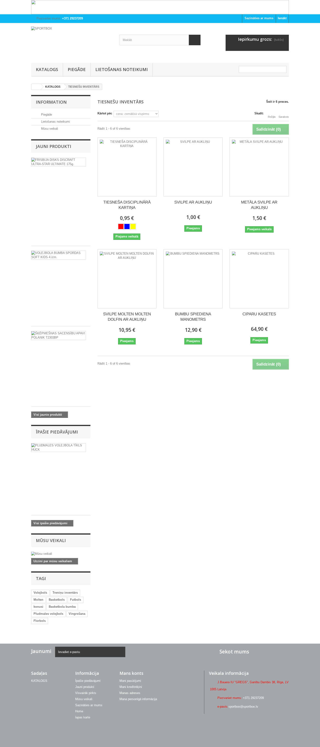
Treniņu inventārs (65, 592)
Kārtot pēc (104, 113)
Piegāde (77, 69)
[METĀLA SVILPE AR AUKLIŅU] (259, 167)
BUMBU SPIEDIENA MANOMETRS (193, 317)
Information (51, 102)
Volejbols (40, 592)
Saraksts (284, 116)
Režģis (272, 116)
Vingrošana (77, 613)
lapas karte (82, 717)
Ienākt (282, 18)
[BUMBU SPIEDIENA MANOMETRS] (193, 279)
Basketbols (57, 599)
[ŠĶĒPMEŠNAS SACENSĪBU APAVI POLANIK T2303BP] (58, 335)
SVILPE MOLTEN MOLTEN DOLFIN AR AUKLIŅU (127, 317)
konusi (38, 606)
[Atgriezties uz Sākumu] (36, 87)
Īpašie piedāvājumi (57, 432)
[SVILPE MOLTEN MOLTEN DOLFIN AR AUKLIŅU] (127, 279)
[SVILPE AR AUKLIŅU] (193, 167)
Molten (38, 599)
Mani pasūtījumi (130, 681)
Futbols (75, 599)
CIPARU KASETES (259, 314)
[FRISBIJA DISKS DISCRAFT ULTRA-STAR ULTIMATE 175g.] (58, 162)
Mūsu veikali (49, 128)
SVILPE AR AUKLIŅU (193, 202)
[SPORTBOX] (71, 41)
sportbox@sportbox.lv (243, 706)
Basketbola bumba (62, 606)
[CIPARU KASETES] (259, 279)
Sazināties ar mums (259, 18)
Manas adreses (129, 693)
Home (79, 711)
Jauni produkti (53, 146)
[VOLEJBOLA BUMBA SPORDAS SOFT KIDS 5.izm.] (58, 255)
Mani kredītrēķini (130, 687)
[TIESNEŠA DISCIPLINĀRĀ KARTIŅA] (127, 167)
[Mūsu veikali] (60, 554)
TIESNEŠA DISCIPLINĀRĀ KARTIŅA (127, 205)
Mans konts (131, 673)
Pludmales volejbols (48, 613)
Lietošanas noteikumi (121, 69)
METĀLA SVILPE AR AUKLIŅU (259, 205)
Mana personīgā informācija (138, 699)
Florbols (39, 620)
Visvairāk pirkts (85, 693)
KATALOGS (47, 69)
